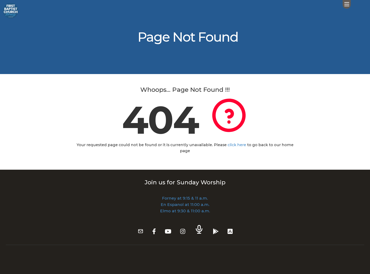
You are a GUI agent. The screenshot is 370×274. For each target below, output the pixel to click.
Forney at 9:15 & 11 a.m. (185, 198)
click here (237, 144)
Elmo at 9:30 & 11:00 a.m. (185, 210)
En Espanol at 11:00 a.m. (185, 204)
